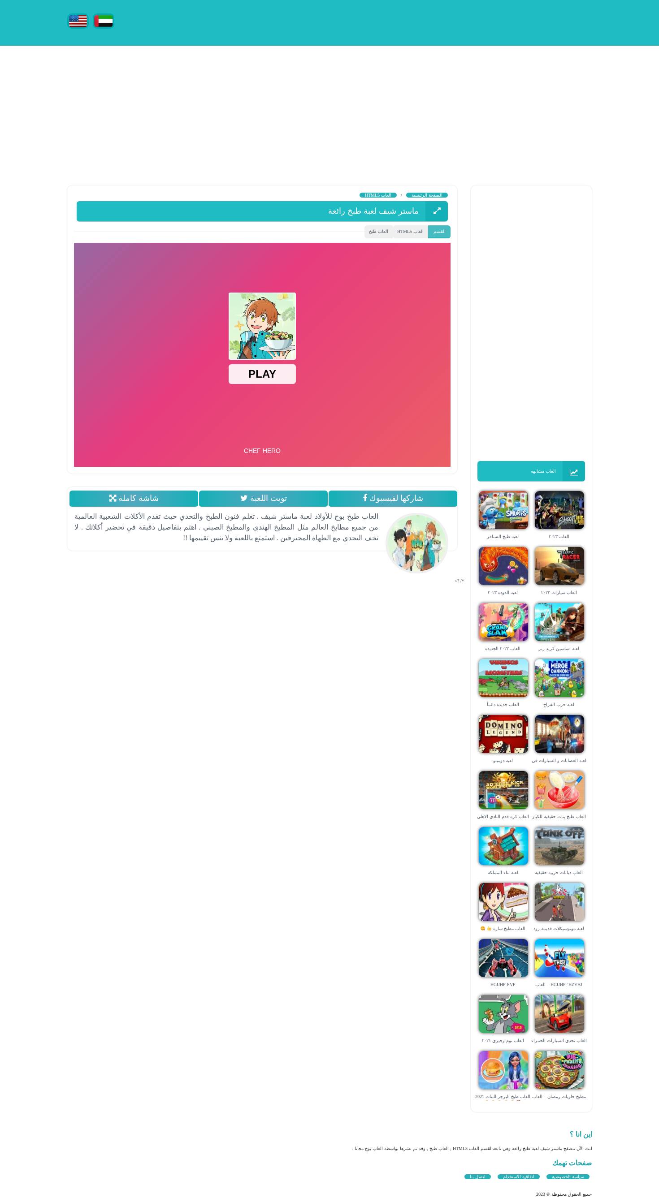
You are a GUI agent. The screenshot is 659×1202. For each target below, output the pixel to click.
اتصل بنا (478, 1176)
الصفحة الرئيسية (427, 195)
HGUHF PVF (503, 984)
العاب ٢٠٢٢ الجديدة (502, 648)
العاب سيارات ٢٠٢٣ (559, 592)
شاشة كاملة (137, 498)
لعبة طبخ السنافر (503, 536)
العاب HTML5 (378, 195)
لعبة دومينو (503, 760)
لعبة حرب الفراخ (558, 704)
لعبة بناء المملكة (503, 872)
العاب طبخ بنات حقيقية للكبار (559, 816)
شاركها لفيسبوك (395, 498)
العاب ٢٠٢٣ (559, 536)
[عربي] (103, 20)
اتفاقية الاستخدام (518, 1176)
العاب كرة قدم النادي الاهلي (503, 816)
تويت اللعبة (266, 498)
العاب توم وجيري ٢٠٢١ (503, 1040)
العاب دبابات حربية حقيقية (559, 872)
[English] (78, 20)
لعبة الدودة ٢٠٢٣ (503, 592)
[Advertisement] (390, 107)
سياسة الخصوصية (568, 1176)
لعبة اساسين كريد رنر (558, 648)
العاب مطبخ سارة (508, 928)
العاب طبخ (378, 231)
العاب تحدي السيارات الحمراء (559, 1040)
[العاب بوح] (524, 21)
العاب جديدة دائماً (503, 704)
